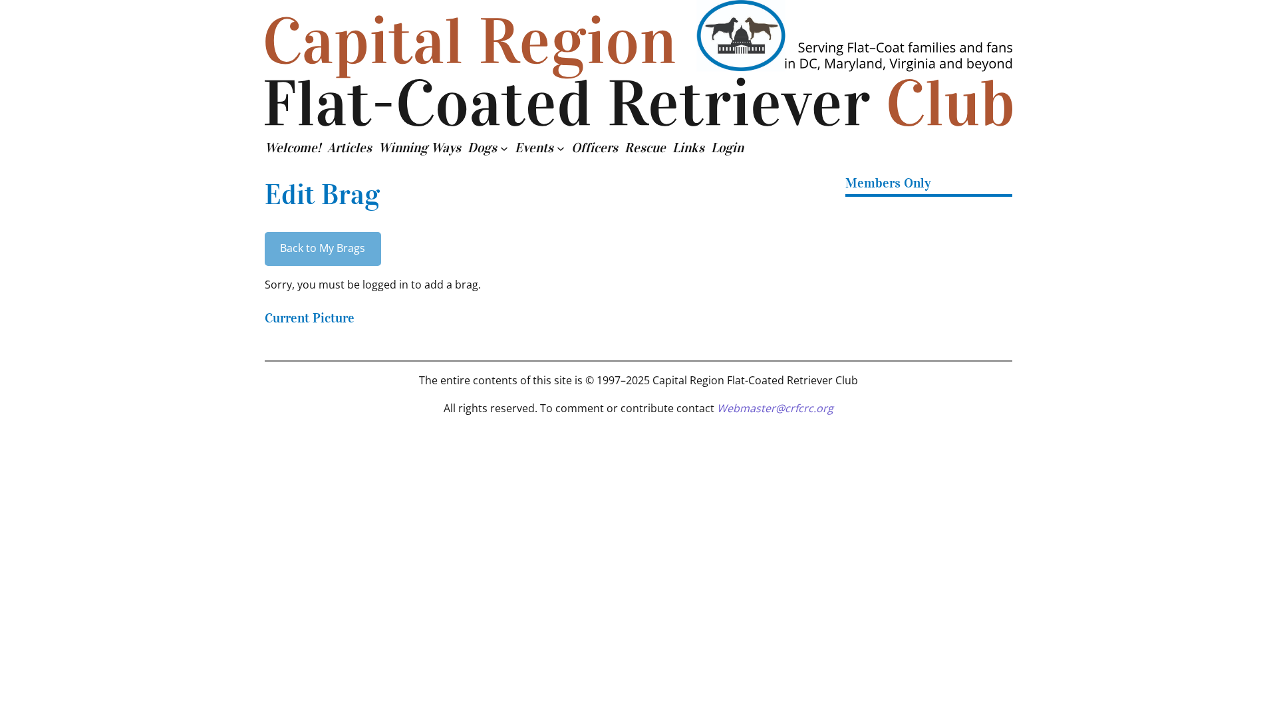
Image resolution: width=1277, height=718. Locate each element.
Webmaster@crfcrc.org (775, 408)
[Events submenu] (561, 148)
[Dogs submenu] (504, 148)
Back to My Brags (322, 248)
